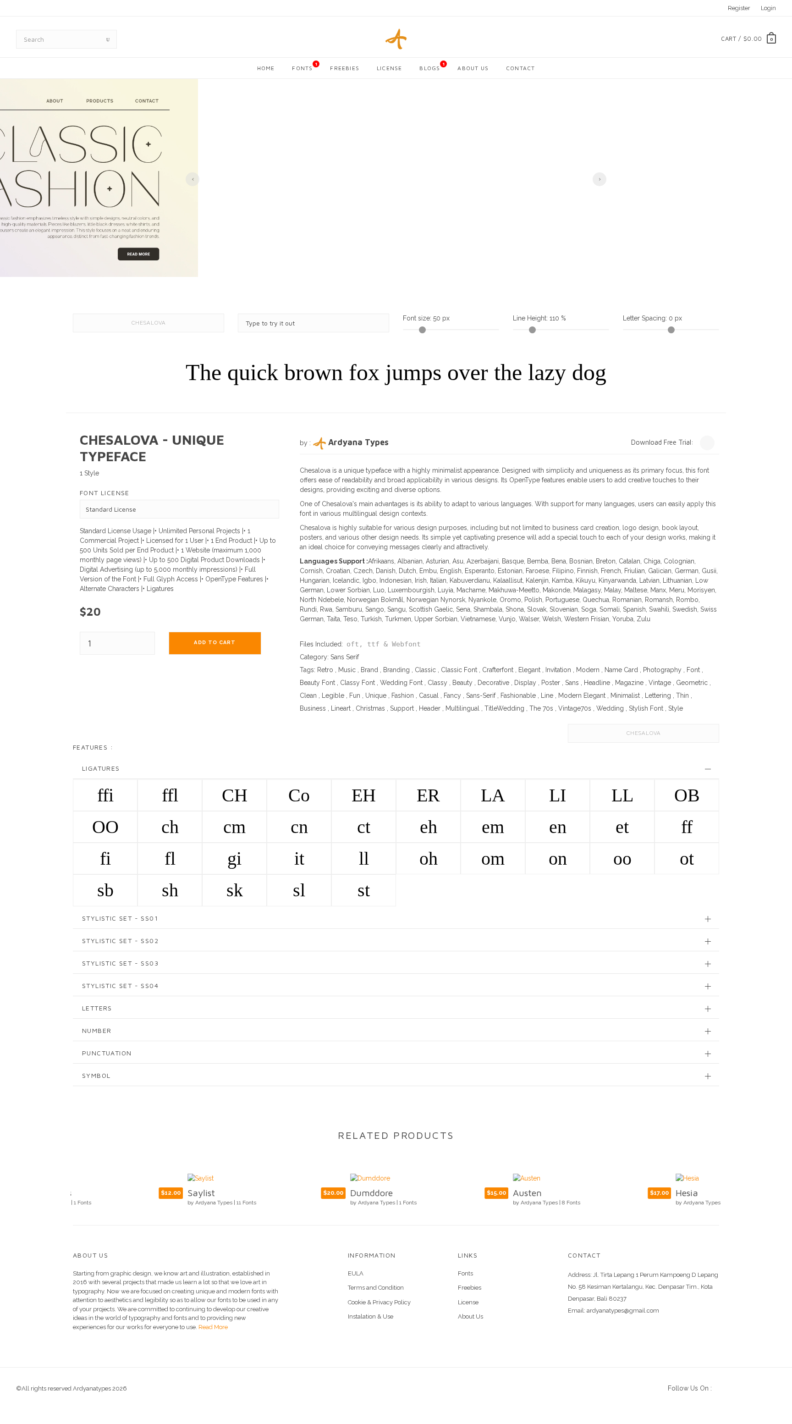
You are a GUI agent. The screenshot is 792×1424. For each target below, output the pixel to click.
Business (313, 708)
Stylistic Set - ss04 (120, 985)
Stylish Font (646, 708)
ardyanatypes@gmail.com (623, 1310)
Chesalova (148, 323)
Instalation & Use (370, 1316)
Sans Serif (344, 657)
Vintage (660, 682)
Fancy (452, 695)
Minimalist (625, 695)
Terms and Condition (376, 1287)
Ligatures (101, 768)
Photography (662, 669)
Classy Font (357, 682)
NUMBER (96, 1030)
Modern (588, 669)
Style (675, 708)
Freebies (344, 68)
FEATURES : (93, 747)
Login (768, 8)
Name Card (621, 669)
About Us (473, 68)
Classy (437, 682)
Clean (308, 695)
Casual (429, 695)
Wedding (610, 708)
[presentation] (192, 179)
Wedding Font (401, 682)
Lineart (341, 708)
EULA (355, 1273)
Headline (597, 682)
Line (547, 695)
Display (525, 682)
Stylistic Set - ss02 (120, 940)
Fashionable (518, 695)
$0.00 (752, 38)
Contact (520, 68)
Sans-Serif (480, 695)
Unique (375, 695)
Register (739, 8)
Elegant (529, 669)
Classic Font (459, 669)
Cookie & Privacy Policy (379, 1302)
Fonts (305, 66)
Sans (572, 682)
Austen (412, 1192)
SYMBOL (96, 1075)
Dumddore (257, 1192)
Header (429, 708)
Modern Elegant (581, 695)
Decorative (493, 682)
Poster (550, 682)
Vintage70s (574, 708)
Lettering (658, 695)
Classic (425, 669)
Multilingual (462, 708)
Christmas (370, 708)
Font (693, 669)
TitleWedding (504, 708)
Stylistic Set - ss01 (120, 918)
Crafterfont (497, 669)
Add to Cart (215, 643)
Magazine (629, 682)
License (389, 68)
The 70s (541, 708)
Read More (212, 1327)
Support (402, 708)
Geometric (692, 682)
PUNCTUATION (107, 1053)
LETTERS (97, 1008)
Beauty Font (317, 682)
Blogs (432, 66)
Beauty (462, 682)
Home (266, 68)
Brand (369, 669)
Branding (396, 669)
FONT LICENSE (105, 493)
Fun (354, 695)
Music (347, 669)
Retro (325, 669)
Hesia (572, 1192)
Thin (682, 695)
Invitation (558, 669)
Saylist (86, 1192)
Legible (333, 695)
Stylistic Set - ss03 (120, 963)
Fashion (402, 695)
